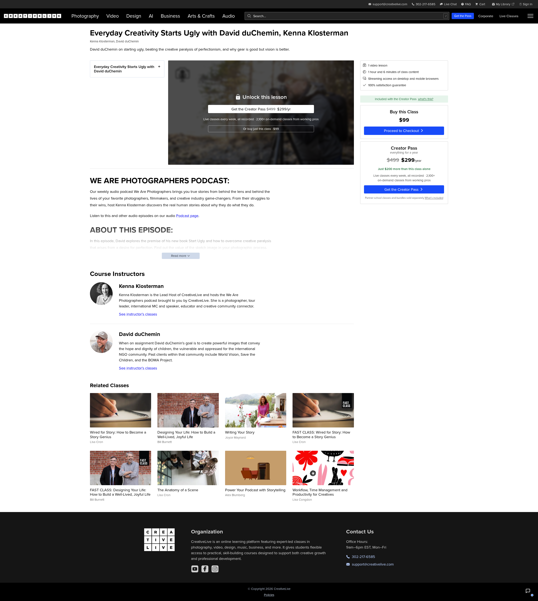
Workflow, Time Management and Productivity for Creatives (320, 492)
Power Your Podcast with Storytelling (255, 490)
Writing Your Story (239, 432)
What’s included (434, 198)
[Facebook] (205, 569)
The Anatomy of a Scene (177, 490)
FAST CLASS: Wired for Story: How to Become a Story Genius (321, 434)
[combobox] (347, 16)
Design (133, 15)
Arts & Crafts (201, 15)
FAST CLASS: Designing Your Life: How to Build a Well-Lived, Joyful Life (120, 492)
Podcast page (187, 215)
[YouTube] (195, 569)
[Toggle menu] (530, 16)
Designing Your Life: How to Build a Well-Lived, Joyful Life (186, 434)
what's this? (425, 99)
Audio (228, 15)
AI (151, 15)
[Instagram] (215, 569)
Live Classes (509, 16)
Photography (85, 15)
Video (112, 15)
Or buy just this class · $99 (261, 129)
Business (170, 15)
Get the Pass (462, 16)
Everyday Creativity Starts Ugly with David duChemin (124, 69)
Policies (269, 595)
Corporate (485, 16)
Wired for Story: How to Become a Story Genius (118, 434)
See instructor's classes (138, 314)
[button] (528, 591)
